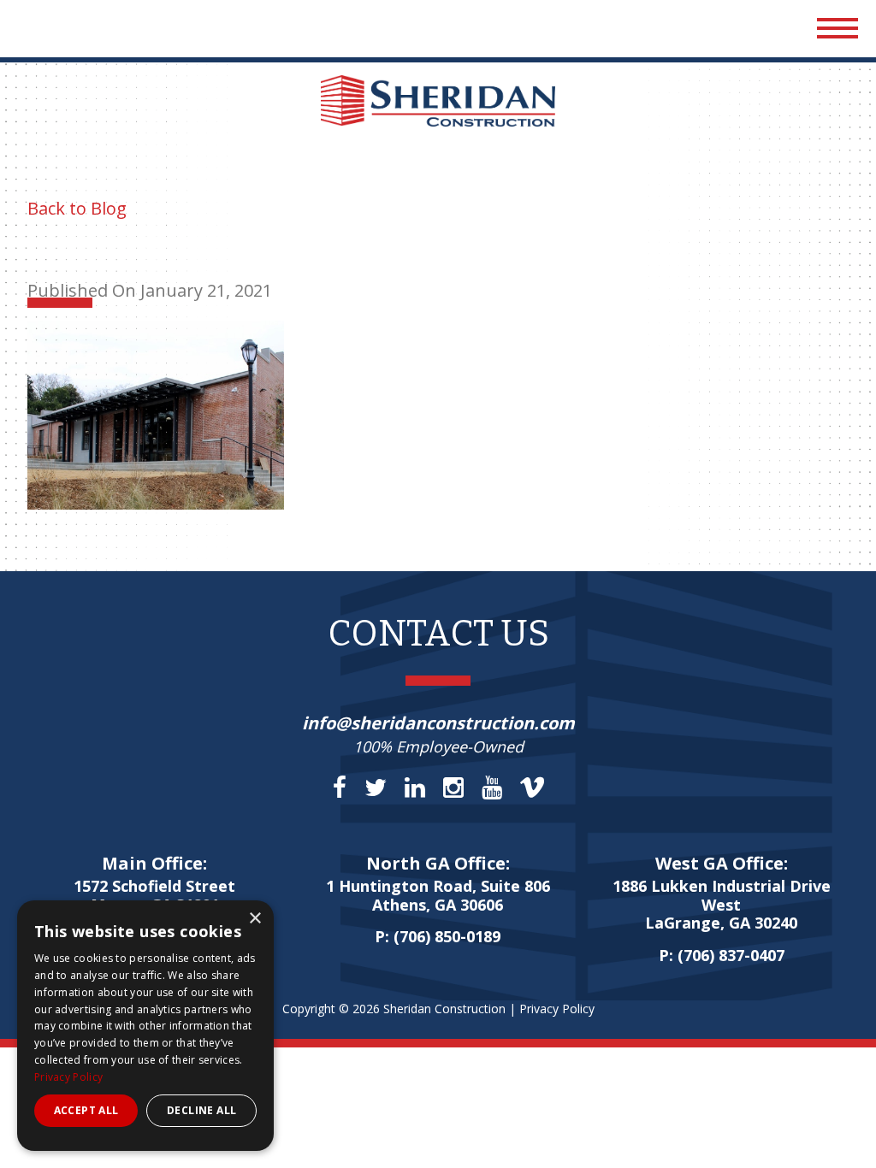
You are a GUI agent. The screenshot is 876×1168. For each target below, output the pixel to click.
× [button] (254, 918)
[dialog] (145, 1025)
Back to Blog (77, 208)
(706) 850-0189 (447, 936)
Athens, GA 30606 (438, 896)
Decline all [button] (201, 1110)
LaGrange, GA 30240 (722, 905)
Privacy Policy (557, 1008)
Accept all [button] (86, 1110)
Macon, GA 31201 (154, 896)
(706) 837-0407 (731, 955)
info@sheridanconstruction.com (438, 722)
